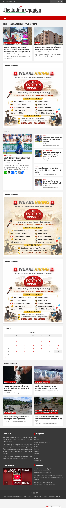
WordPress (58, 496)
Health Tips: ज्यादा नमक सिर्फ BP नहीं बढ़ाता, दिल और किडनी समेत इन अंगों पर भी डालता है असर (16, 388)
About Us (37, 458)
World (14, 412)
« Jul (5, 358)
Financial (36, 453)
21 (49, 348)
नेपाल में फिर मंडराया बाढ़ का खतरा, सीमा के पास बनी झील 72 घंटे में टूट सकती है (16, 418)
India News (46, 382)
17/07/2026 (7, 163)
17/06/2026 (46, 185)
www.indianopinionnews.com (19, 54)
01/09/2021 (7, 54)
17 (16, 348)
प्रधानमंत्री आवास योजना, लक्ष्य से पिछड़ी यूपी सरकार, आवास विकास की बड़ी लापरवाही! (48, 48)
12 (33, 345)
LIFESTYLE (12, 382)
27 (41, 351)
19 (33, 348)
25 (24, 351)
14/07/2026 (46, 143)
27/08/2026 (7, 393)
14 (49, 345)
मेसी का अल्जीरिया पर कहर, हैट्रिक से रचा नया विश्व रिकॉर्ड (52, 182)
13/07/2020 (38, 52)
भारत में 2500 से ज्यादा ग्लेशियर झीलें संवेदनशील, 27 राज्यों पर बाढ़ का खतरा (46, 387)
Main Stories (39, 410)
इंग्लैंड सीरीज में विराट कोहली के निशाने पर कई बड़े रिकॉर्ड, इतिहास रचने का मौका (52, 155)
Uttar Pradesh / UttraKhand (12, 43)
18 (24, 348)
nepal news (54, 410)
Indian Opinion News (20, 496)
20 (41, 348)
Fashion (36, 451)
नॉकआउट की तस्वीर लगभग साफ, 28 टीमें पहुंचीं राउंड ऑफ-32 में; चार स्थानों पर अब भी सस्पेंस (48, 170)
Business (36, 449)
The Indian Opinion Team (49, 52)
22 (58, 348)
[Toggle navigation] (5, 18)
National (47, 410)
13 (41, 345)
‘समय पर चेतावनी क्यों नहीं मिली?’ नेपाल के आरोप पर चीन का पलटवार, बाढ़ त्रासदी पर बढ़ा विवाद (48, 419)
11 (24, 345)
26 (33, 351)
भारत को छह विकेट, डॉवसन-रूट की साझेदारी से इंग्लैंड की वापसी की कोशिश (52, 139)
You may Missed (10, 364)
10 (16, 345)
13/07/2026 (46, 159)
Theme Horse (37, 496)
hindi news (38, 382)
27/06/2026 (38, 174)
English (50, 506)
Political (36, 444)
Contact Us (37, 460)
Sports (6, 131)
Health (6, 382)
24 (16, 351)
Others (37, 43)
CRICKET (6, 155)
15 (58, 345)
